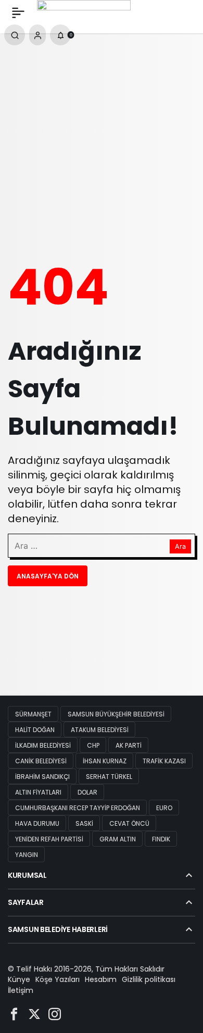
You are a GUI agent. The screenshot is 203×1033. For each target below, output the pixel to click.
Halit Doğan (35, 729)
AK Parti (129, 745)
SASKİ (84, 823)
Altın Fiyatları (38, 792)
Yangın (26, 854)
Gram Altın (117, 839)
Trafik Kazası (164, 761)
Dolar (87, 792)
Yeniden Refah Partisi (49, 839)
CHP (93, 745)
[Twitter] (34, 1013)
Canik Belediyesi (41, 761)
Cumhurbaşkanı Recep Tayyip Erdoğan (77, 807)
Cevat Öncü (129, 823)
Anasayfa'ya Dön (48, 576)
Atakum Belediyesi (100, 729)
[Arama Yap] (14, 34)
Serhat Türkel (109, 776)
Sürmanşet (33, 714)
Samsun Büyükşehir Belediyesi (116, 714)
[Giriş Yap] (37, 34)
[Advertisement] (101, 142)
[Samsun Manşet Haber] (84, 12)
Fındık (161, 839)
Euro (164, 807)
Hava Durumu (37, 823)
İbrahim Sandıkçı (42, 776)
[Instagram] (54, 1013)
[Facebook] (14, 1013)
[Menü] (18, 12)
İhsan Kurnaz (104, 761)
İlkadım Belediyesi (43, 745)
